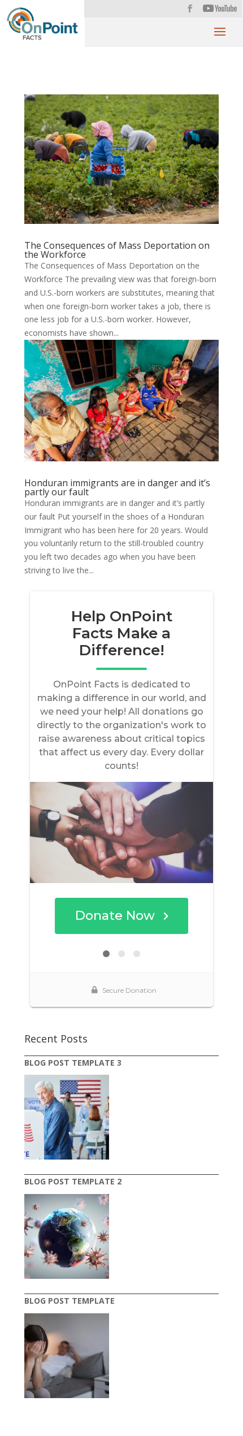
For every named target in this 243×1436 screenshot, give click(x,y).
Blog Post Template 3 (73, 1062)
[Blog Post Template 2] (66, 1236)
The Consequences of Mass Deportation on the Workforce (117, 250)
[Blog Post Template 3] (66, 1117)
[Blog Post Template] (66, 1355)
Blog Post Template (69, 1300)
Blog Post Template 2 (73, 1181)
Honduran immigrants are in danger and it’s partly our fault (117, 487)
